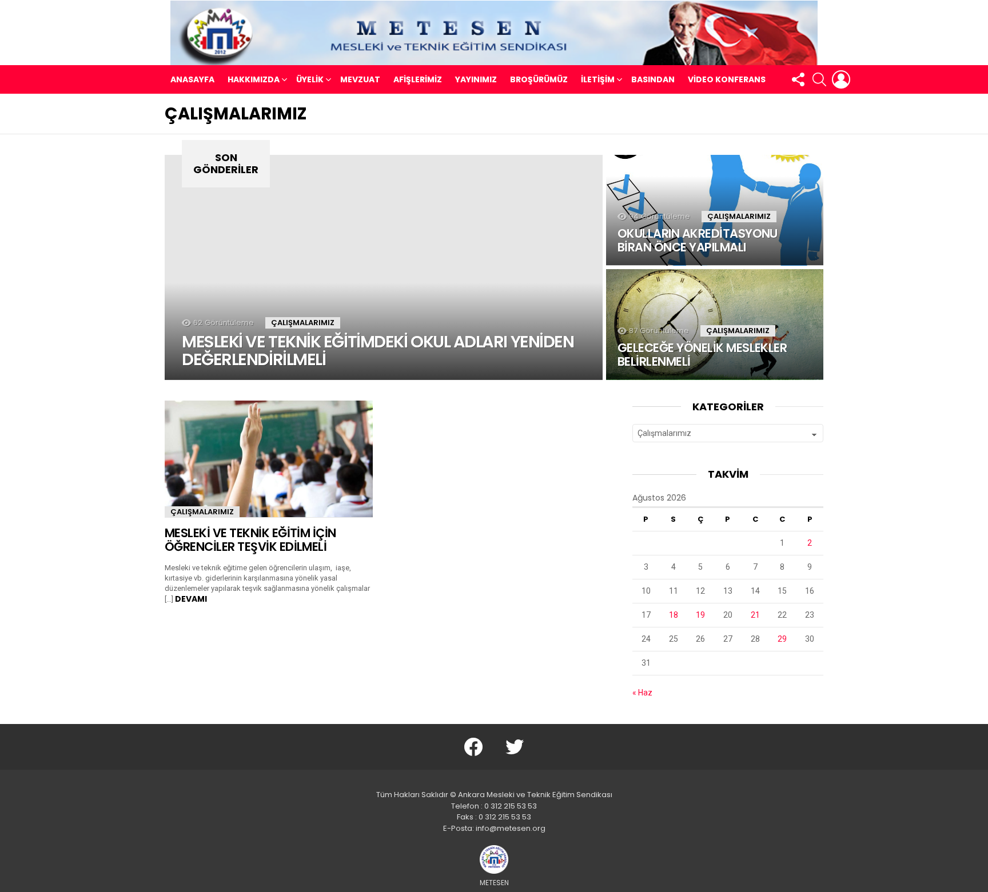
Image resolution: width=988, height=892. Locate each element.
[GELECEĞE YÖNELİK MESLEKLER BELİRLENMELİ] (714, 324)
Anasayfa (192, 79)
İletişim (598, 79)
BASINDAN (653, 79)
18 (673, 614)
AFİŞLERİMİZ (417, 79)
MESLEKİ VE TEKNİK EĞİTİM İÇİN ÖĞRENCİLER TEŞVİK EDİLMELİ (250, 540)
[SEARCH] (819, 79)
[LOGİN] (841, 79)
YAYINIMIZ (476, 79)
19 (700, 614)
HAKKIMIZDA (254, 79)
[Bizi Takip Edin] (797, 79)
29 (782, 638)
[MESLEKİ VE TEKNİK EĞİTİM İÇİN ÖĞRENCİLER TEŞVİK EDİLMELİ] (269, 459)
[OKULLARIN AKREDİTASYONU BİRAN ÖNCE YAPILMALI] (714, 210)
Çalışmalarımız (302, 322)
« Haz (642, 692)
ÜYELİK (310, 79)
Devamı (191, 599)
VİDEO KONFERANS (727, 79)
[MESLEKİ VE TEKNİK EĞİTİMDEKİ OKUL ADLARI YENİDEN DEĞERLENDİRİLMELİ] (384, 267)
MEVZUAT (360, 79)
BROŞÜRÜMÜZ (539, 79)
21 (755, 614)
